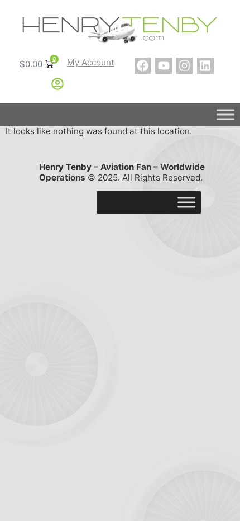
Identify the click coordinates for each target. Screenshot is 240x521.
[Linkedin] (205, 66)
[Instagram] (184, 66)
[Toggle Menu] (225, 115)
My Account (90, 62)
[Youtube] (163, 66)
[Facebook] (143, 66)
